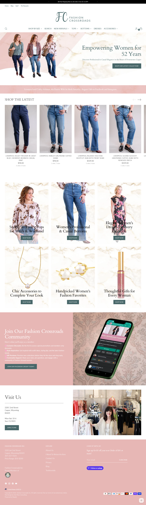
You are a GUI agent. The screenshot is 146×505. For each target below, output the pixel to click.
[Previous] (48, 2)
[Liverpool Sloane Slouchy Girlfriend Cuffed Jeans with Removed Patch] (125, 129)
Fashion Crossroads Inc (24, 493)
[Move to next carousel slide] (139, 99)
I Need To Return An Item (56, 454)
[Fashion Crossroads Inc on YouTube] (16, 483)
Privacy (49, 462)
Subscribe (123, 460)
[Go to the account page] (135, 29)
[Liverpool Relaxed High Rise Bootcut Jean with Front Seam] (90, 129)
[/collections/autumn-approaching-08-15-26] (73, 56)
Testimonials (50, 470)
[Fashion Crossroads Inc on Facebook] (6, 483)
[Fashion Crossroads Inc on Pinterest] (13, 483)
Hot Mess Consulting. (20, 495)
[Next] (97, 2)
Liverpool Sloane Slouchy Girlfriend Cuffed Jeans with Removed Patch (125, 158)
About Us (49, 450)
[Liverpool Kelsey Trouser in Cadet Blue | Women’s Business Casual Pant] (21, 129)
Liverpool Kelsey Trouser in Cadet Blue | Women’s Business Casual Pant (21, 158)
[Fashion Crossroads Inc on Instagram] (9, 483)
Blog (47, 466)
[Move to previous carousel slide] (134, 100)
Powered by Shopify (11, 497)
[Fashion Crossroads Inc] (73, 16)
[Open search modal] (6, 29)
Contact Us (50, 458)
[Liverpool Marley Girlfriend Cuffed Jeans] (56, 129)
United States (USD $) (14, 489)
